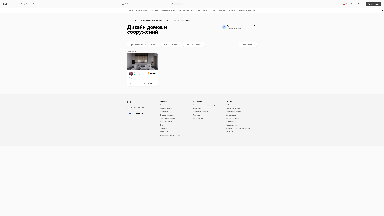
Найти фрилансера (233, 108)
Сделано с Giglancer (233, 112)
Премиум (196, 115)
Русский (349, 4)
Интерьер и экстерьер (152, 20)
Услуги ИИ (232, 11)
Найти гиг (229, 105)
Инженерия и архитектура (248, 11)
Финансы (222, 11)
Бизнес (213, 11)
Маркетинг (155, 11)
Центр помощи (232, 122)
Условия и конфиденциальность (238, 128)
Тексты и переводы (185, 11)
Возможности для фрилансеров (205, 105)
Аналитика (197, 108)
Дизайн (130, 11)
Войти (360, 4)
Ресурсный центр (233, 118)
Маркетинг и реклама (201, 112)
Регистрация (373, 4)
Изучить (36, 4)
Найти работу (24, 4)
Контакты (229, 132)
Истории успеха (232, 115)
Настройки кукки (232, 125)
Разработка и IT (142, 11)
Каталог (15, 4)
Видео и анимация (168, 11)
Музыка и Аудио (201, 11)
